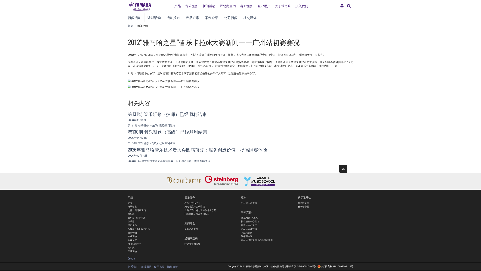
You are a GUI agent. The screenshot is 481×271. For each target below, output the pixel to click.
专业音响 (132, 236)
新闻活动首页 (191, 228)
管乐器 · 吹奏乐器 (136, 217)
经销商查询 (228, 5)
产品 (177, 5)
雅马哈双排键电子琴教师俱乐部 (200, 210)
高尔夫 (131, 247)
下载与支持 (246, 232)
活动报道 (173, 17)
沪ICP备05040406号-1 (305, 266)
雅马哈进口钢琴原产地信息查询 (257, 239)
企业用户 (264, 5)
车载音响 (132, 251)
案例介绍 (211, 17)
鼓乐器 (131, 213)
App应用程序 (134, 243)
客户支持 (246, 212)
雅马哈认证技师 (249, 228)
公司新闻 (230, 17)
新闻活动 (209, 5)
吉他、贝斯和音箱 (137, 210)
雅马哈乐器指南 (249, 202)
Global (131, 258)
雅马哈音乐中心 (192, 202)
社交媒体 (250, 17)
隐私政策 (172, 266)
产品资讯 (192, 17)
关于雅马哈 (283, 5)
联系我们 (133, 266)
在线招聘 (146, 266)
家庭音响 (132, 232)
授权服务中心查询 (250, 221)
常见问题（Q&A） (250, 217)
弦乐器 (131, 221)
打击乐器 (132, 225)
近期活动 (154, 17)
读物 (243, 197)
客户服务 (246, 5)
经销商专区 (246, 236)
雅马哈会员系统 (249, 225)
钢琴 (130, 202)
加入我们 (301, 5)
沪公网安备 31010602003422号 (337, 266)
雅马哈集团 (303, 202)
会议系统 (132, 239)
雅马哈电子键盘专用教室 (197, 213)
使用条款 (159, 266)
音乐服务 (191, 5)
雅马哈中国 (303, 206)
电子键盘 (132, 206)
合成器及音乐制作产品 (139, 228)
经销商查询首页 (192, 243)
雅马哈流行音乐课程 (195, 206)
